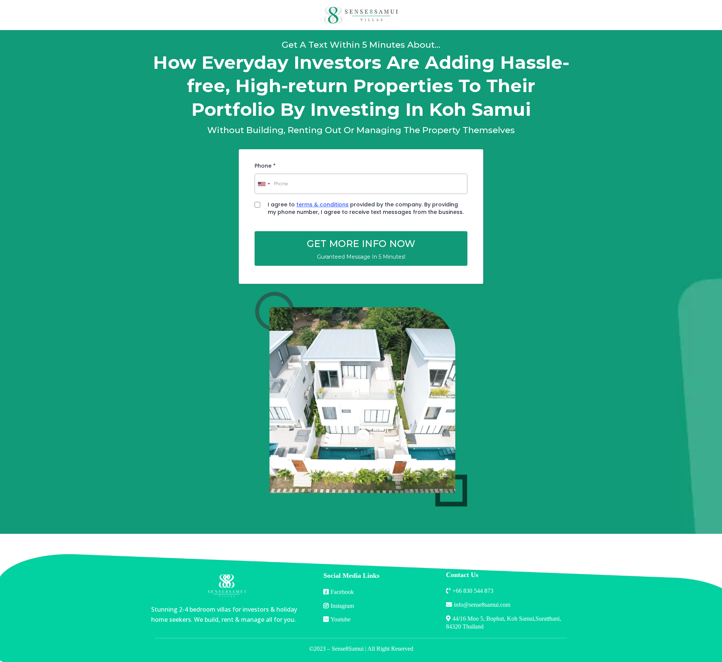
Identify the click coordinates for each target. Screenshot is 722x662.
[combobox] (263, 184)
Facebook (342, 592)
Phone (265, 166)
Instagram (342, 606)
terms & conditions (322, 204)
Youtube (340, 619)
